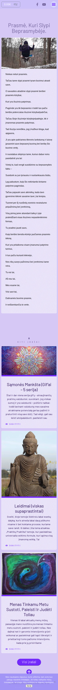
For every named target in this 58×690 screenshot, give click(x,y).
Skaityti (13, 424)
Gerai (29, 686)
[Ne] (54, 681)
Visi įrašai (29, 662)
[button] (54, 4)
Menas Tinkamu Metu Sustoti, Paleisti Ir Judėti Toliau (29, 609)
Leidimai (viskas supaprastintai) (29, 508)
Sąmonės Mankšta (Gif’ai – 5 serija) (29, 387)
